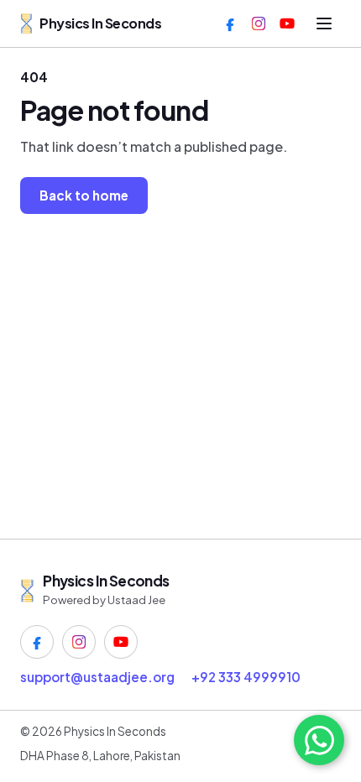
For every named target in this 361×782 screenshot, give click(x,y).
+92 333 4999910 (246, 677)
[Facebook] (230, 23)
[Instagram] (258, 23)
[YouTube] (287, 23)
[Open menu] (324, 23)
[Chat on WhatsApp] (319, 740)
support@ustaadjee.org (97, 677)
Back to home (83, 195)
